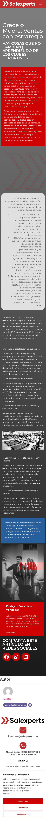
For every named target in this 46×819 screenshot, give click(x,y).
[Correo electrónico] (30, 705)
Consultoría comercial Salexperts (23, 766)
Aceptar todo (23, 801)
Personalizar (23, 808)
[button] (41, 4)
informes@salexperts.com (23, 736)
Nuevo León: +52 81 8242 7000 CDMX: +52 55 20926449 (23, 753)
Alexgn (7, 698)
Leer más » (10, 632)
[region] (23, 795)
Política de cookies (18, 794)
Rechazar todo (23, 814)
